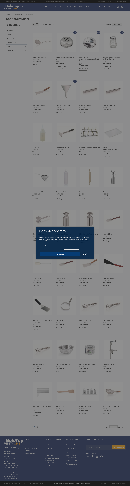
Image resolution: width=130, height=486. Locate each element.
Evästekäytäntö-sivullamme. (71, 249)
